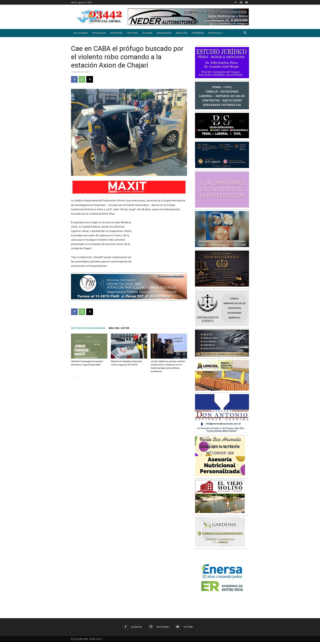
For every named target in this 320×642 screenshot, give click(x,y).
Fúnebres (198, 33)
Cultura (147, 33)
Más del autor (119, 328)
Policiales (99, 33)
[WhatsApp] (82, 79)
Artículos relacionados (88, 328)
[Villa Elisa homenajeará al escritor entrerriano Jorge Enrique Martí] (89, 346)
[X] (89, 79)
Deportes (116, 33)
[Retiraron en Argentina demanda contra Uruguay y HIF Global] (129, 346)
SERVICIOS (214, 33)
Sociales (181, 33)
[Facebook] (235, 2)
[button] (245, 33)
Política (132, 33)
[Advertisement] (162, 242)
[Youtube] (246, 2)
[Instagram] (241, 2)
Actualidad (80, 33)
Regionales (164, 33)
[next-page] (78, 378)
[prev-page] (73, 378)
